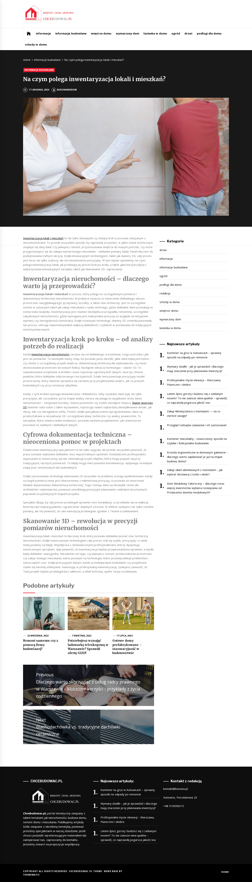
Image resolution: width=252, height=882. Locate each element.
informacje (43, 33)
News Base (111, 871)
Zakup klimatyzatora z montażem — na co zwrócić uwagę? (193, 413)
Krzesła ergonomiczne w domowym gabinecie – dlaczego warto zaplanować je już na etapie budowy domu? (197, 456)
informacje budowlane (70, 33)
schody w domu (36, 44)
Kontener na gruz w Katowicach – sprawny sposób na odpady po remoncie (194, 355)
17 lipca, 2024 (125, 635)
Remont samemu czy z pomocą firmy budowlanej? (40, 645)
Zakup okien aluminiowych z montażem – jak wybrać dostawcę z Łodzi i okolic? (194, 472)
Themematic (31, 874)
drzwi (188, 33)
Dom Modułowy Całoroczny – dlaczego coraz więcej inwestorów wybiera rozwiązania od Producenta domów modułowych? (195, 488)
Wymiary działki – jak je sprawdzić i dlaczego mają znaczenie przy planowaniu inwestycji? (195, 369)
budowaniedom (67, 89)
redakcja (165, 293)
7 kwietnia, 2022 (82, 635)
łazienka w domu (155, 33)
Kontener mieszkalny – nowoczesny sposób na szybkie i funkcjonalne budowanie (197, 441)
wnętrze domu (101, 33)
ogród (175, 33)
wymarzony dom (127, 33)
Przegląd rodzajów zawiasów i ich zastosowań (197, 425)
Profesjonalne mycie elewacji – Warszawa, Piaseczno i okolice (194, 382)
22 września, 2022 (38, 635)
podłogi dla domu (209, 33)
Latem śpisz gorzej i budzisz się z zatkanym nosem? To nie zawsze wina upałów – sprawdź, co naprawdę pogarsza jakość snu (197, 398)
